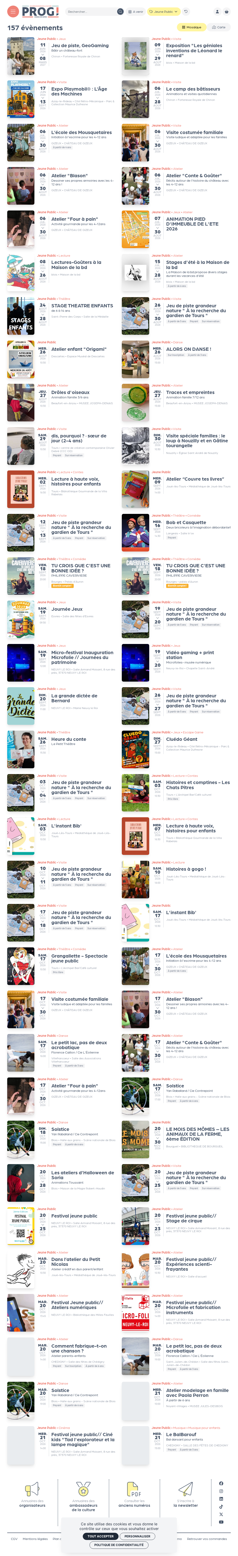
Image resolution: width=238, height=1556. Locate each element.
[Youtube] (221, 1519)
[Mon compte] (217, 11)
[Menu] (13, 11)
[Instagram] (221, 1488)
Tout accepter (101, 1536)
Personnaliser (137, 1536)
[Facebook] (221, 1480)
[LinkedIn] (221, 1495)
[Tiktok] (221, 1503)
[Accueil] (40, 11)
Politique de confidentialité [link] (119, 1545)
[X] (221, 1511)
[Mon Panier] (226, 11)
